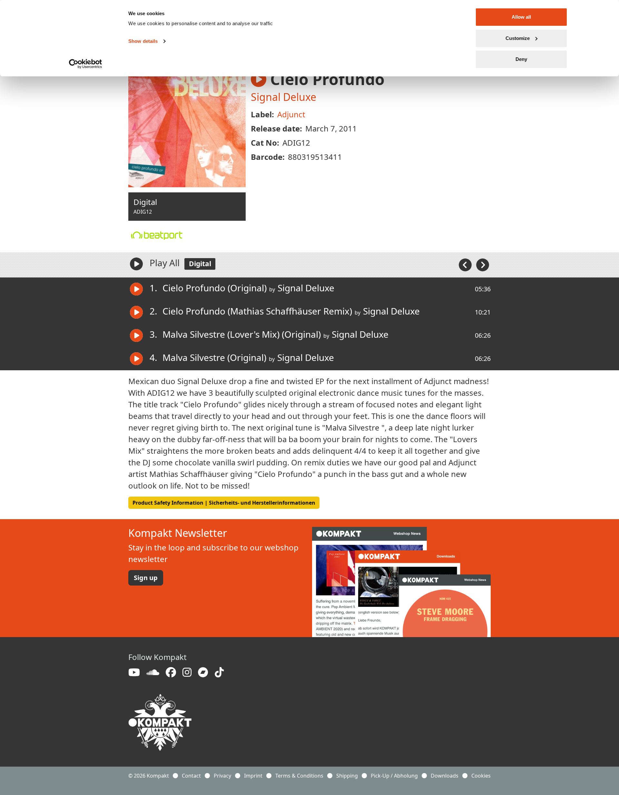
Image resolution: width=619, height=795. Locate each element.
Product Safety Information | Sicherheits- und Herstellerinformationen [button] (224, 502)
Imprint (253, 775)
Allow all (521, 17)
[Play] (136, 263)
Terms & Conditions (299, 775)
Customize (518, 38)
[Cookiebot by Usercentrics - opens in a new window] (85, 64)
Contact (191, 775)
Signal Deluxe (283, 97)
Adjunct (291, 114)
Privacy (222, 775)
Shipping (347, 775)
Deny (521, 59)
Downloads (444, 775)
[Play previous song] (466, 264)
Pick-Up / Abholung (394, 775)
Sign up (146, 577)
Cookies (481, 775)
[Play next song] (483, 264)
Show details (143, 41)
